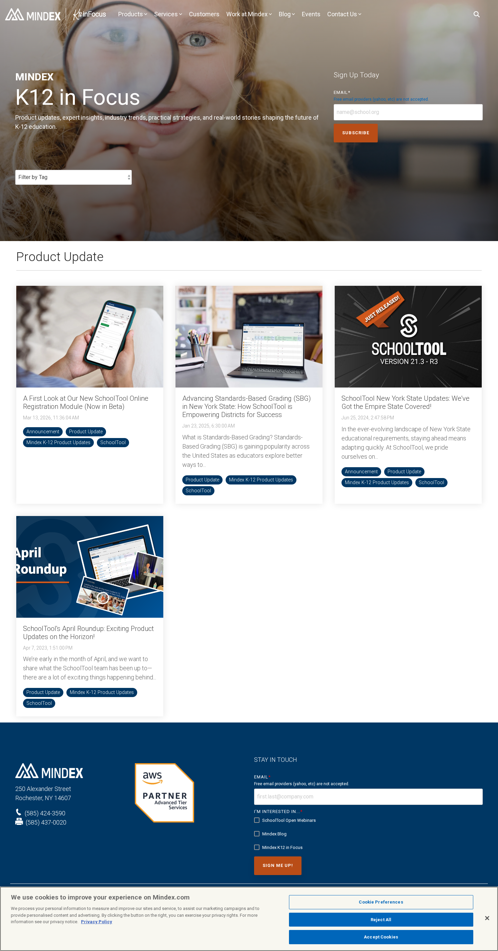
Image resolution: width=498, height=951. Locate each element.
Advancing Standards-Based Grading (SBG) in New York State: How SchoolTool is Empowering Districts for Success (246, 406)
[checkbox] (368, 833)
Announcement (42, 432)
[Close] (487, 918)
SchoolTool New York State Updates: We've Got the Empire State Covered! (405, 402)
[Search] (476, 14)
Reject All (381, 919)
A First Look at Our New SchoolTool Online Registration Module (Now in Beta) (85, 402)
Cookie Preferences (381, 902)
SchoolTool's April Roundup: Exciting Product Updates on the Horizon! (88, 633)
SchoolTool (113, 442)
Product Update (86, 432)
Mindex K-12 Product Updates (58, 442)
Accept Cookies (381, 936)
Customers (204, 14)
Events (311, 14)
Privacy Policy (96, 921)
